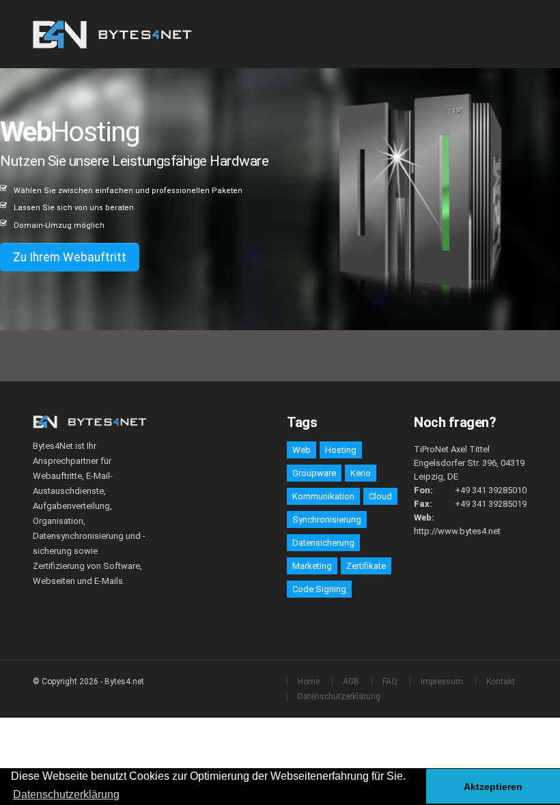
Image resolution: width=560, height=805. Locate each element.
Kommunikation (323, 496)
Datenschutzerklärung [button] (66, 794)
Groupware (314, 473)
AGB (351, 681)
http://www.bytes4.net (457, 531)
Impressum (442, 681)
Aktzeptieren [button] (493, 786)
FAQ (389, 681)
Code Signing (319, 589)
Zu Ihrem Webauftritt (69, 257)
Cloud (380, 496)
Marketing (312, 566)
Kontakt (500, 681)
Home (309, 681)
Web (301, 450)
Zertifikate (366, 566)
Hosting (340, 450)
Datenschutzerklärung (339, 696)
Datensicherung (323, 543)
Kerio (360, 473)
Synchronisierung (326, 519)
